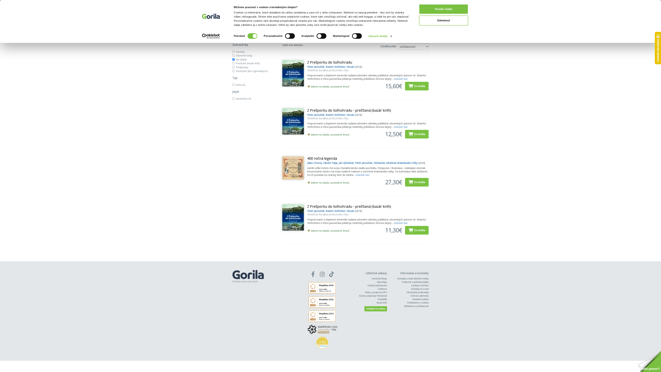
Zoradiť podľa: (388, 46)
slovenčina (243, 98)
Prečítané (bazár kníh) (248, 63)
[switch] (290, 36)
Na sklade (241, 59)
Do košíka (419, 86)
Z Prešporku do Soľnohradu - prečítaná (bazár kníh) (349, 110)
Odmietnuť (443, 20)
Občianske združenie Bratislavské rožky (395, 162)
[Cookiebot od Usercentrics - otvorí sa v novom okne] (211, 36)
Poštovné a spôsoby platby (415, 282)
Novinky (240, 51)
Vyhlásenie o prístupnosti (416, 306)
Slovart (350, 66)
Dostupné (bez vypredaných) (252, 71)
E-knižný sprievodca (377, 285)
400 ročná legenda (322, 158)
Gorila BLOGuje (379, 278)
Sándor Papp (330, 162)
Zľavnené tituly (244, 55)
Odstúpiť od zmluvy (375, 308)
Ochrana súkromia (420, 295)
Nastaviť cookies (421, 299)
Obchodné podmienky (418, 292)
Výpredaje (382, 282)
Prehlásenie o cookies (418, 302)
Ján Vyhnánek (346, 162)
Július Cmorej (314, 162)
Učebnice (382, 288)
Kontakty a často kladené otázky (413, 278)
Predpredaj (242, 67)
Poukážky (382, 299)
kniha (240, 84)
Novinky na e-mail (420, 288)
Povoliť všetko (443, 9)
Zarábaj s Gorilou (420, 285)
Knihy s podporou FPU (376, 292)
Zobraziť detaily (378, 36)
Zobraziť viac (401, 78)
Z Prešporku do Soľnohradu (329, 62)
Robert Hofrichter (335, 66)
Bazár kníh (382, 302)
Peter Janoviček (315, 66)
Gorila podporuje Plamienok (373, 295)
